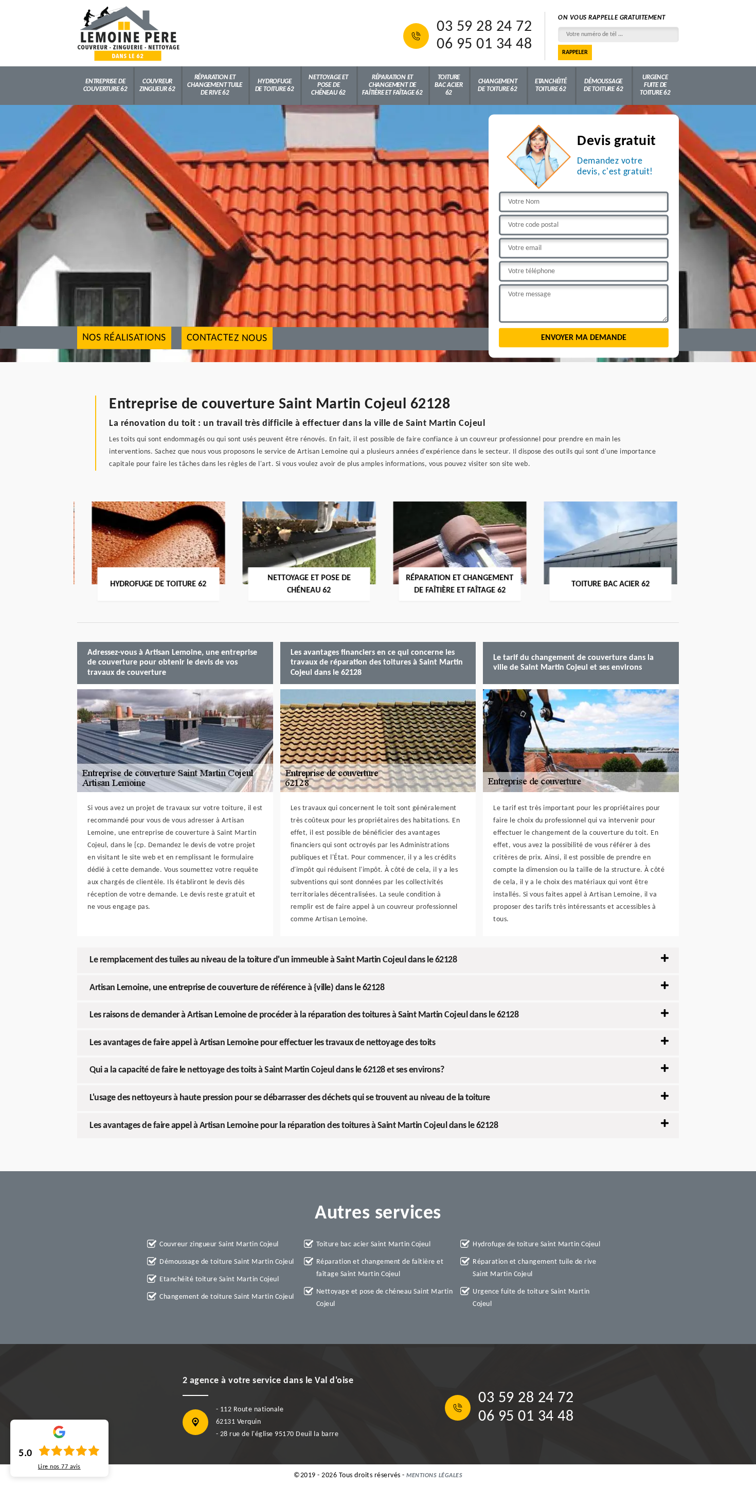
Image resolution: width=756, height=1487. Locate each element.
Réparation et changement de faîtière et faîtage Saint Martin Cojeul (380, 1268)
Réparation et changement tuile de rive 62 (214, 85)
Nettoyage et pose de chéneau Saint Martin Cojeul (384, 1298)
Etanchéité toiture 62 (551, 85)
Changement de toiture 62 (497, 85)
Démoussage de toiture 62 (603, 85)
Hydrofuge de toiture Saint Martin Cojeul (536, 1244)
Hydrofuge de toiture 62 (274, 85)
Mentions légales (434, 1476)
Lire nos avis (59, 1467)
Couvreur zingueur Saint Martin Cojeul (219, 1244)
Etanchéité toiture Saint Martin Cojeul (219, 1279)
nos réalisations (124, 338)
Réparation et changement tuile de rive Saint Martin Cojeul (534, 1268)
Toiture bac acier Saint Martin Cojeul (373, 1244)
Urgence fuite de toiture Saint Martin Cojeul (531, 1298)
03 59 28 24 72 (484, 27)
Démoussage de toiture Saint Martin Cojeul (226, 1262)
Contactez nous (227, 338)
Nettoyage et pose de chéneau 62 (328, 85)
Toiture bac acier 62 (448, 85)
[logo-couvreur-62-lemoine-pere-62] (128, 33)
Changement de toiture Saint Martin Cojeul (226, 1297)
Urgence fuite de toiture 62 (655, 85)
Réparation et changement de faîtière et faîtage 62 (392, 85)
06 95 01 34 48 (484, 45)
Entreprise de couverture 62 (105, 85)
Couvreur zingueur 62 (157, 85)
